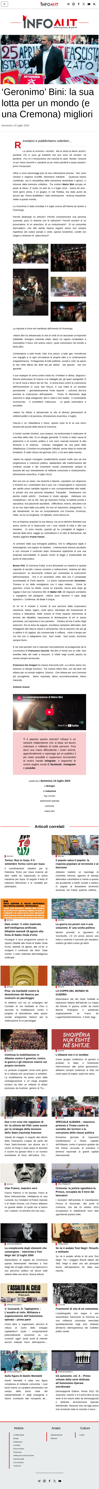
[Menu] (4, 4)
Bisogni (50, 786)
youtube (30, 768)
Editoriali (54, 1438)
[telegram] (68, 4)
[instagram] (73, 4)
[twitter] (83, 4)
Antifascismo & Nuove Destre (23, 1455)
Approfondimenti (14, 1244)
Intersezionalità (18, 1459)
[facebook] (78, 4)
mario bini (49, 811)
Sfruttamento (64, 1184)
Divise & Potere (18, 1449)
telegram (50, 760)
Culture (61, 1305)
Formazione (63, 1244)
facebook (56, 764)
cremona (49, 806)
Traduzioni (17, 1466)
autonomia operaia (49, 801)
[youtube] (89, 4)
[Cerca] (94, 4)
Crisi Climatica (18, 1462)
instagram (69, 764)
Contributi (16, 1445)
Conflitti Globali (18, 1435)
